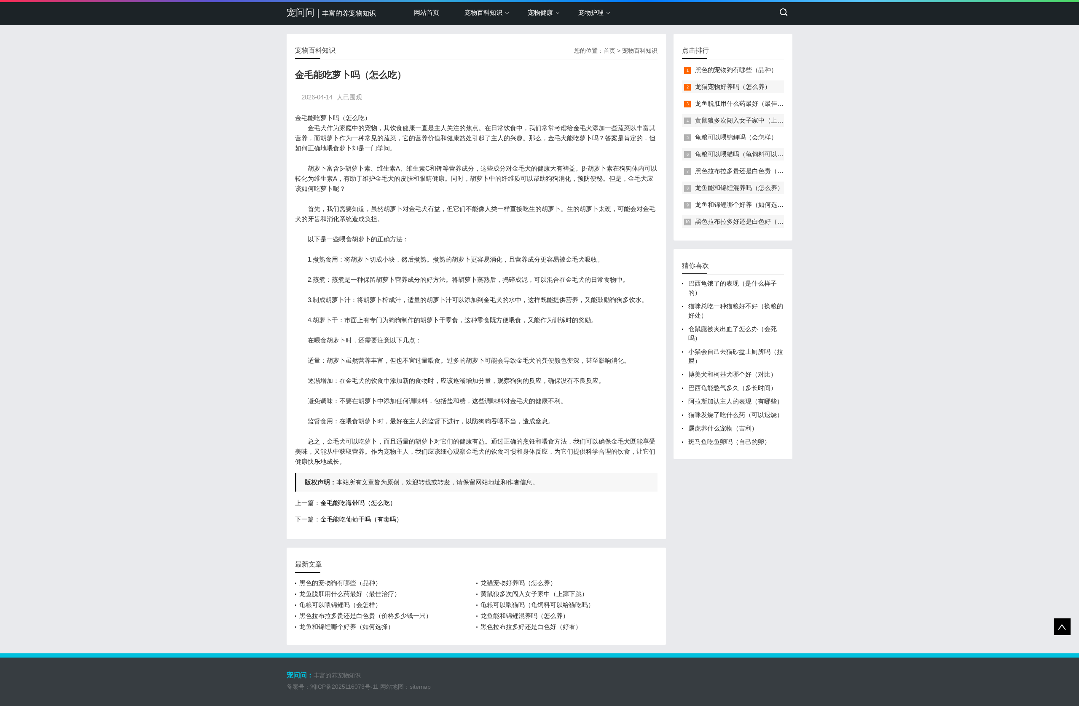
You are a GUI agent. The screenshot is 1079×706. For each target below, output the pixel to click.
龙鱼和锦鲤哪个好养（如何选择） (346, 626)
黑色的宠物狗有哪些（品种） (340, 582)
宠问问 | (331, 12)
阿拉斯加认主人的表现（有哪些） (735, 401)
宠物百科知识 (483, 12)
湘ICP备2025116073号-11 (344, 686)
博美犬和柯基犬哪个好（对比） (732, 374)
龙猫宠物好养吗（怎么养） (518, 582)
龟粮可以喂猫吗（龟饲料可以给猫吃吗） (537, 604)
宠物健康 (540, 12)
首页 (609, 50)
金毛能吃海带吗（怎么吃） (358, 502)
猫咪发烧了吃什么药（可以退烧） (735, 414)
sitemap (420, 686)
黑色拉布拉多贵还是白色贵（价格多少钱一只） (365, 615)
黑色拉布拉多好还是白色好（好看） (531, 626)
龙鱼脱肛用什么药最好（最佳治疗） (349, 593)
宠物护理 (591, 12)
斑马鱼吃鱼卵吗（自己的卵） (729, 441)
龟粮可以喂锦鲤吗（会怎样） (340, 604)
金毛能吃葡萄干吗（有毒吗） (361, 519)
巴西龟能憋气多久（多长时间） (732, 387)
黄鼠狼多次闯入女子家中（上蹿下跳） (534, 593)
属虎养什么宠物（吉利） (723, 428)
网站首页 (426, 12)
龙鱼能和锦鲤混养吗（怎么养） (524, 615)
